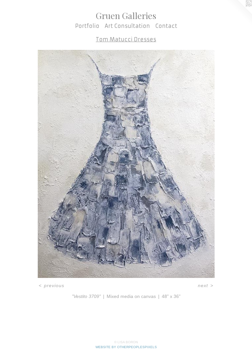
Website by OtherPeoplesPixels (126, 347)
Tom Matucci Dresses (126, 39)
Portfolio (87, 26)
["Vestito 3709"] (126, 164)
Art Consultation (127, 26)
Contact (166, 26)
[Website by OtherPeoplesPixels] (239, 13)
